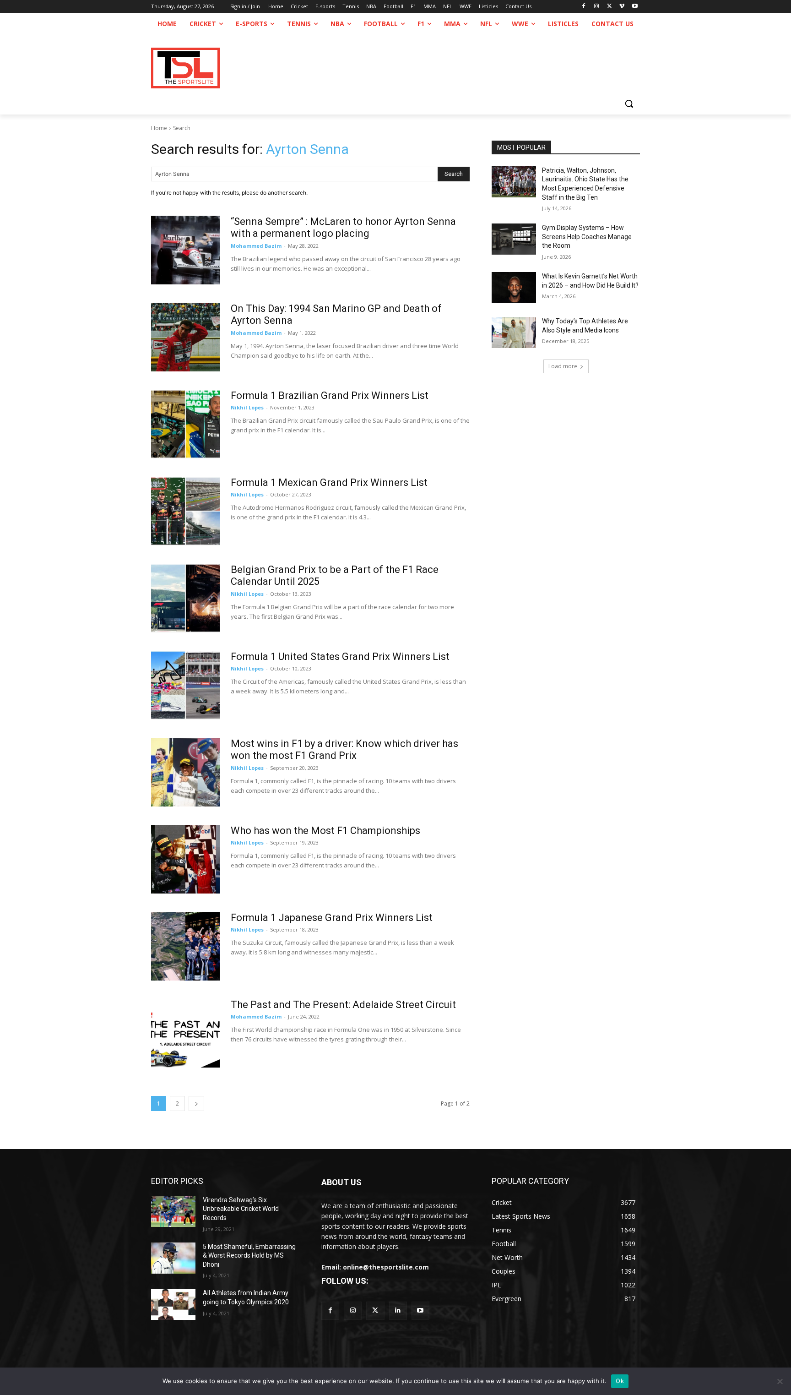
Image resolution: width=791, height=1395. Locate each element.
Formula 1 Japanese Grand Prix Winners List (332, 917)
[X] (609, 6)
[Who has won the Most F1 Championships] (185, 859)
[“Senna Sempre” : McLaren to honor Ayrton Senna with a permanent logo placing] (185, 250)
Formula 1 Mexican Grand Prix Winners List (329, 482)
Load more (562, 366)
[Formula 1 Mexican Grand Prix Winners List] (185, 511)
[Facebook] (584, 6)
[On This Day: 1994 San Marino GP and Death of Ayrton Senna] (185, 337)
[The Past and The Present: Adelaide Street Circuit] (185, 1033)
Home (159, 128)
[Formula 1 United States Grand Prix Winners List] (185, 685)
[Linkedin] (398, 1310)
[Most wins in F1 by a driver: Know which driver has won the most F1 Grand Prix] (185, 772)
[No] (779, 1381)
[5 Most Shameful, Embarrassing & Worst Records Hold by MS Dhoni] (173, 1258)
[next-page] (196, 1103)
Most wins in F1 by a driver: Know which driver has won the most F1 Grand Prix (344, 749)
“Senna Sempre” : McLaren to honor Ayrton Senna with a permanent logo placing (343, 227)
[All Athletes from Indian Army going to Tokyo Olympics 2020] (173, 1304)
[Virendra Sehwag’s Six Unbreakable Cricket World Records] (173, 1211)
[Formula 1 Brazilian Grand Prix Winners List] (185, 424)
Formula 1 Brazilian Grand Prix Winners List (329, 395)
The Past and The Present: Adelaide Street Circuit (343, 1004)
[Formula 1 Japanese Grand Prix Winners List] (185, 946)
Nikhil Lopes (247, 407)
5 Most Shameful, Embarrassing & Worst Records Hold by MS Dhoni (249, 1255)
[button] (629, 103)
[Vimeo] (622, 6)
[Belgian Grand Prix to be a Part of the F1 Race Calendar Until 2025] (185, 598)
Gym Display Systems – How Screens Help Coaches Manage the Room (587, 236)
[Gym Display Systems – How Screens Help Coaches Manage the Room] (514, 239)
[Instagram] (596, 6)
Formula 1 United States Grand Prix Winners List (340, 656)
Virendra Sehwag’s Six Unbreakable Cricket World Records (241, 1208)
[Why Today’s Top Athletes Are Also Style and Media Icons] (514, 332)
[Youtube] (634, 6)
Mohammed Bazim (256, 245)
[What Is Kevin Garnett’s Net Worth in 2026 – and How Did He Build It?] (514, 287)
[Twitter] (375, 1310)
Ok (620, 1380)
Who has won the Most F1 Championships (325, 830)
